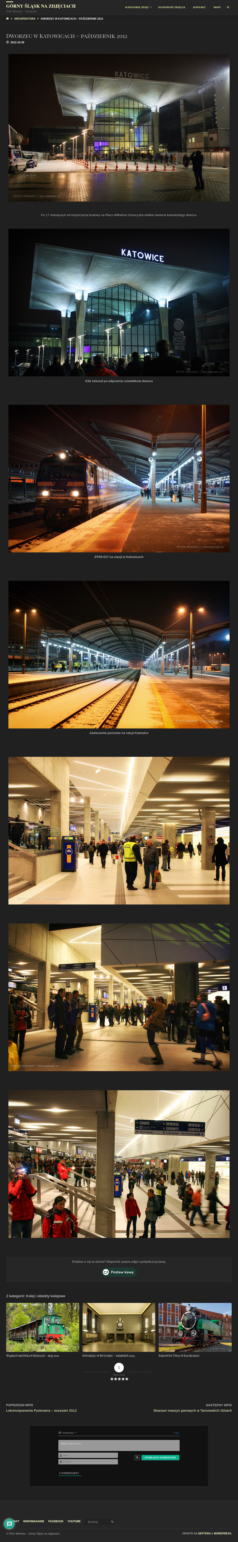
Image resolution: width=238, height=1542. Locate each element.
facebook (55, 1521)
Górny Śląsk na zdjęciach (41, 5)
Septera (204, 1533)
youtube (74, 1521)
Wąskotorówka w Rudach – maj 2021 (32, 1356)
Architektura (24, 18)
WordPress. (223, 1533)
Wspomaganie (33, 1521)
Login (176, 1432)
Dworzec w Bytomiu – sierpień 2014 (108, 1356)
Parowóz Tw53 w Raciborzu (179, 1356)
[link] (228, 7)
